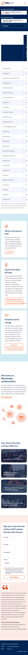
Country (5, 559)
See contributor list (6, 397)
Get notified (14, 577)
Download (5, 26)
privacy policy (8, 572)
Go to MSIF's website (22, 651)
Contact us (9, 649)
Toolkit (2, 646)
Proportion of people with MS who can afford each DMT (13, 20)
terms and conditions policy (18, 572)
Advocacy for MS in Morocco (13, 459)
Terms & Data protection (13, 646)
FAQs (2, 649)
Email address (6, 552)
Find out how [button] (14, 345)
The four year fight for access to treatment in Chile (13, 489)
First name (5, 537)
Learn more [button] (9, 252)
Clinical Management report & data (14, 303)
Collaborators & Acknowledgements (9, 644)
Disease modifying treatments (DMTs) (13, 12)
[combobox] (14, 563)
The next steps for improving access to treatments (13, 504)
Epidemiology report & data (13, 299)
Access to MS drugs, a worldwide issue (10, 474)
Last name (5, 544)
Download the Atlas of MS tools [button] (14, 349)
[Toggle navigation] (25, 3)
